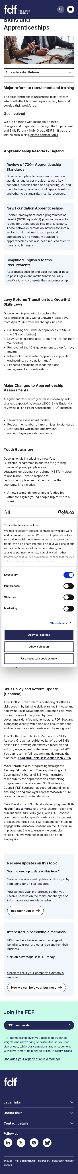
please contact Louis (44, 135)
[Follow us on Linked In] (8, 1142)
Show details (58, 623)
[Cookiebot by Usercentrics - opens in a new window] (58, 512)
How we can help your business (33, 987)
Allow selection (39, 646)
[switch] (68, 586)
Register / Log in (22, 910)
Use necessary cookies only (39, 658)
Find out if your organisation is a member (32, 1059)
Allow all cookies (39, 634)
